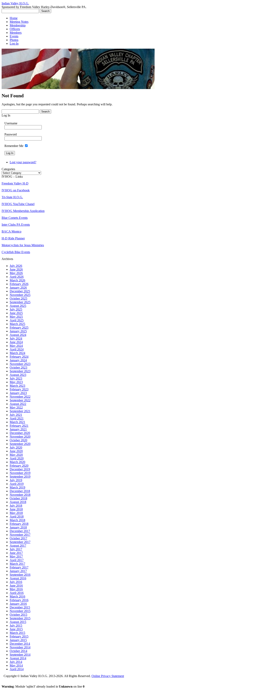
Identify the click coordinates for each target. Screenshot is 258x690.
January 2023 (18, 393)
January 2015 (18, 640)
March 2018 (17, 520)
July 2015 (16, 625)
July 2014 (16, 662)
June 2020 (16, 451)
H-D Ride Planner (13, 238)
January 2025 (18, 331)
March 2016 (17, 596)
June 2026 (16, 269)
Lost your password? (23, 162)
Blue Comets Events (15, 217)
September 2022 (20, 400)
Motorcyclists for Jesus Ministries (23, 245)
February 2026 (19, 284)
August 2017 (18, 545)
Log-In (14, 43)
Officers (15, 29)
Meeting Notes (19, 21)
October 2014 (18, 651)
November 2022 (20, 396)
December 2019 (20, 469)
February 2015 (19, 636)
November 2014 (20, 647)
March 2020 (17, 462)
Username (10, 123)
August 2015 (18, 622)
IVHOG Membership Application (23, 211)
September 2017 (20, 542)
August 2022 (18, 404)
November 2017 (20, 534)
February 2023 (19, 389)
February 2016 (19, 600)
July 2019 (16, 480)
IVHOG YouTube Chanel (18, 204)
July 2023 (16, 378)
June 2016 (16, 585)
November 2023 (20, 364)
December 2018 (20, 491)
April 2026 (17, 276)
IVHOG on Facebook (16, 190)
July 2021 (16, 414)
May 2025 (16, 316)
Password (10, 134)
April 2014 (17, 669)
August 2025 (18, 305)
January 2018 (18, 527)
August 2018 (18, 502)
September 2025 (20, 302)
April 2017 (17, 560)
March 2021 (17, 422)
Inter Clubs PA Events (16, 224)
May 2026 (16, 273)
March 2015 (17, 632)
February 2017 (19, 567)
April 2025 (17, 320)
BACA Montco (11, 231)
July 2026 (16, 265)
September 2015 (20, 618)
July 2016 (16, 582)
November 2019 (20, 473)
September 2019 (20, 476)
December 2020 (20, 433)
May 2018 (16, 513)
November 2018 (20, 494)
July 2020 (16, 447)
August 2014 (18, 658)
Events (14, 36)
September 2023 (20, 371)
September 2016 (20, 574)
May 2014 (16, 665)
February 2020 (19, 465)
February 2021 (19, 425)
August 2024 (18, 335)
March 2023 (17, 385)
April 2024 (17, 349)
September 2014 (20, 654)
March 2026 (17, 280)
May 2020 (16, 454)
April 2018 (17, 516)
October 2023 (18, 367)
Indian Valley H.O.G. (15, 3)
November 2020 (20, 436)
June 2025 (16, 313)
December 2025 (20, 291)
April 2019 (17, 484)
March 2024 (17, 353)
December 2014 (20, 643)
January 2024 (18, 360)
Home (14, 18)
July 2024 (16, 338)
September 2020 (20, 444)
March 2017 (17, 563)
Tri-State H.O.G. (12, 197)
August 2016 (18, 578)
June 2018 (16, 509)
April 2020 (17, 458)
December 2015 (20, 607)
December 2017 (20, 531)
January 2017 (18, 571)
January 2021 (18, 429)
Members (16, 32)
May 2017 (16, 556)
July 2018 (16, 505)
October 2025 (18, 298)
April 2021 (17, 418)
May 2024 (16, 345)
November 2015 (20, 611)
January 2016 (18, 603)
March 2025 (17, 324)
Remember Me (13, 146)
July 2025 (16, 309)
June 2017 (16, 553)
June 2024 (16, 342)
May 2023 (16, 382)
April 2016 (17, 593)
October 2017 (18, 538)
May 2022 (16, 407)
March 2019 (17, 487)
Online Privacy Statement (108, 676)
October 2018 (18, 498)
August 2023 (18, 374)
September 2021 (20, 411)
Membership (18, 25)
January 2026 (18, 287)
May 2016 (16, 589)
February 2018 (19, 523)
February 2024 (19, 356)
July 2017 (16, 549)
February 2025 (19, 327)
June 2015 (16, 629)
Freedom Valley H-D (15, 183)
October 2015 (18, 614)
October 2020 (18, 440)
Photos (14, 40)
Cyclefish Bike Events (16, 252)
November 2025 (20, 295)
